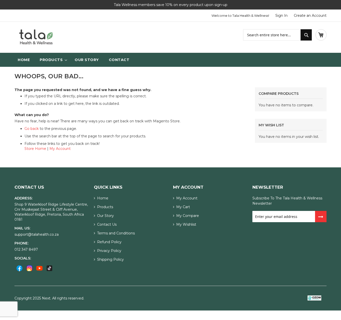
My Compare (187, 215)
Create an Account (310, 15)
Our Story (105, 215)
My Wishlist (186, 224)
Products (105, 207)
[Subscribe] (321, 216)
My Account (60, 148)
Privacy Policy (109, 250)
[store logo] (35, 37)
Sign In (281, 15)
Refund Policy (109, 242)
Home (102, 198)
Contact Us (107, 224)
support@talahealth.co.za (36, 234)
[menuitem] (52, 60)
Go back (31, 128)
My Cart (183, 207)
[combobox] (277, 35)
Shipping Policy (110, 259)
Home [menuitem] (24, 60)
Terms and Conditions (116, 233)
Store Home (35, 148)
